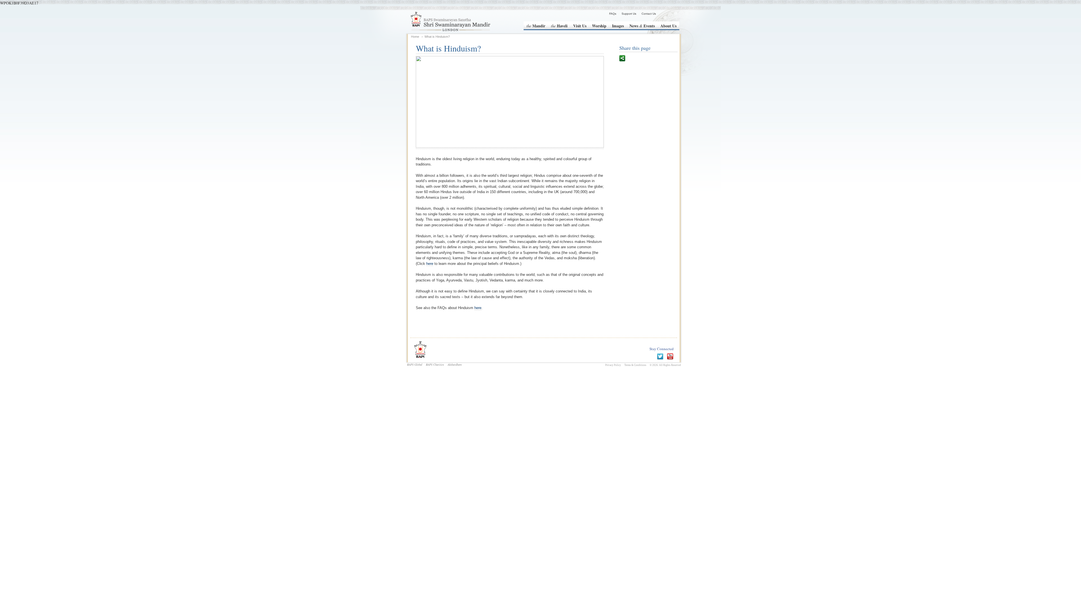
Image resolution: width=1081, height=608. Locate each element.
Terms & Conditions (635, 365)
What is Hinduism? (437, 36)
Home (415, 36)
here (429, 263)
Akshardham (455, 364)
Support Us (629, 13)
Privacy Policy (613, 365)
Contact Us (649, 13)
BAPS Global (414, 364)
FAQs (612, 13)
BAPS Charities (435, 364)
